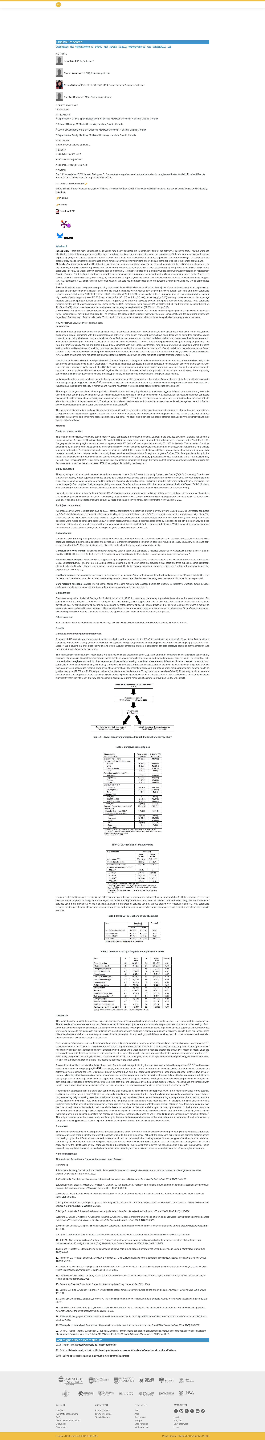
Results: (60, 287)
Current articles (102, 1410)
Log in (177, 1417)
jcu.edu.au (61, 192)
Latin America (141, 1424)
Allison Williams (72, 85)
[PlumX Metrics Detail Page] (64, 224)
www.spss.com (142, 598)
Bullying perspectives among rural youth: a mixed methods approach (96, 1356)
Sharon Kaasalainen (74, 73)
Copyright (60, 1424)
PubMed (63, 198)
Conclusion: (62, 310)
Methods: (61, 264)
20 (98, 1068)
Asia (137, 1414)
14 (79, 449)
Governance (62, 1427)
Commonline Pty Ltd (199, 1436)
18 (146, 587)
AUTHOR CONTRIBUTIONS (70, 183)
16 (189, 553)
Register (178, 1420)
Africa (137, 1410)
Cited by (63, 204)
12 (132, 397)
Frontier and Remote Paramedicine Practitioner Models (89, 1345)
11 (129, 397)
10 (57, 1240)
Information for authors (67, 1414)
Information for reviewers (68, 1420)
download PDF (67, 211)
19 (194, 1065)
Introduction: (62, 251)
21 (100, 1068)
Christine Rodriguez (74, 97)
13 (97, 401)
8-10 (99, 382)
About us (60, 1410)
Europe (138, 1420)
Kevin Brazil (70, 61)
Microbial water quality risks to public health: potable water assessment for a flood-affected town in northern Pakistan (119, 1350)
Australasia (140, 1417)
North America (142, 1427)
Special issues (102, 1417)
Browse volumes (103, 1414)
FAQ (58, 1417)
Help (176, 1427)
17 (82, 566)
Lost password (181, 1424)
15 (78, 545)
